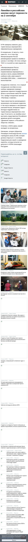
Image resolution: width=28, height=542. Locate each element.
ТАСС (6, 22)
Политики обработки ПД (7, 537)
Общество (14, 21)
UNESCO (21, 6)
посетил (24, 133)
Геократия (4, 6)
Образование (12, 6)
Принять (14, 540)
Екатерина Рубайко (6, 19)
